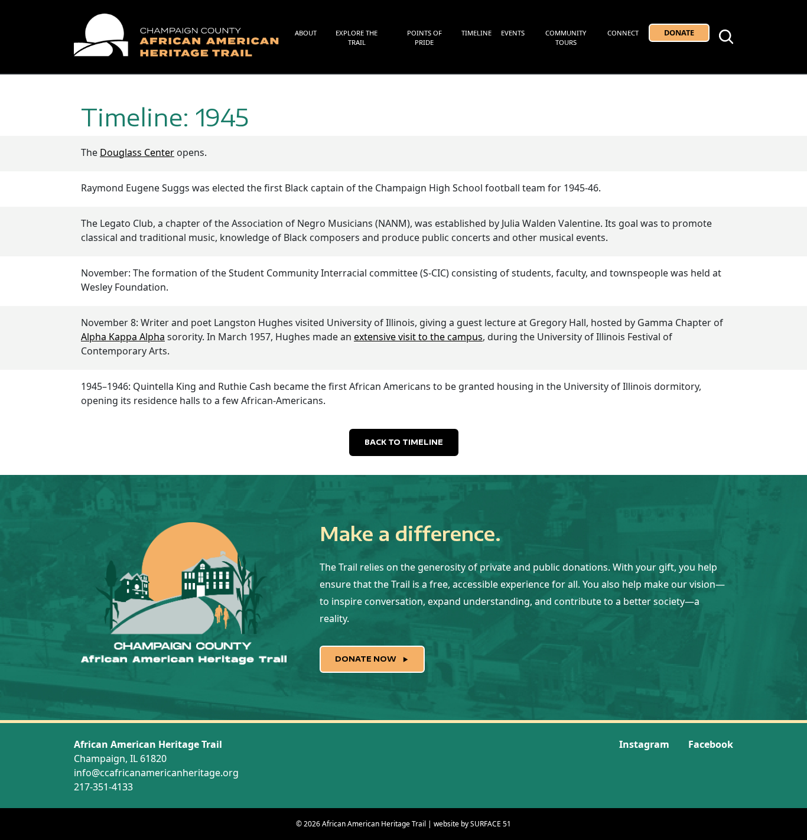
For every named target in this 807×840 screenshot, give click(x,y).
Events (513, 32)
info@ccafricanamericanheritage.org (156, 772)
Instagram (644, 744)
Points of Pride (424, 37)
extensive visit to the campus (418, 336)
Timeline (476, 32)
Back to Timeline (404, 442)
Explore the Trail (357, 37)
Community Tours (565, 37)
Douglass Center (137, 152)
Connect (623, 32)
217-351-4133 (103, 786)
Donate (679, 32)
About (306, 32)
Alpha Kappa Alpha (123, 336)
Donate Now (366, 659)
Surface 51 (490, 824)
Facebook (710, 744)
